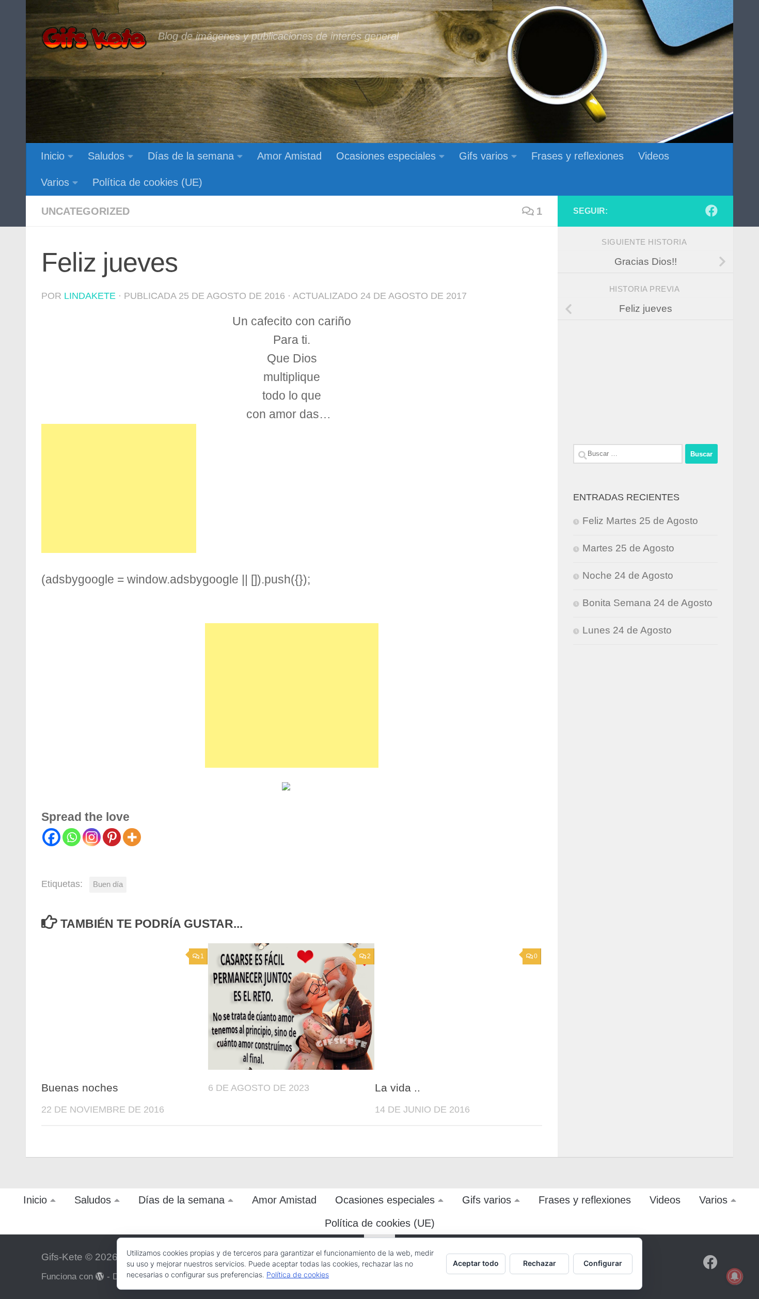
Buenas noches (79, 1088)
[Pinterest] (112, 837)
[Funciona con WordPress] (100, 1276)
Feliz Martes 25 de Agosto (640, 520)
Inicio (53, 156)
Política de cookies (297, 1274)
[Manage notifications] (734, 1276)
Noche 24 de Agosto (627, 575)
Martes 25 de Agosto (628, 548)
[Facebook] (51, 837)
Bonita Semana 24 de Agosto (647, 602)
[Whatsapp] (71, 837)
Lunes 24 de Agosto (627, 630)
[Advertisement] (118, 488)
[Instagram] (92, 837)
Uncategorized (85, 211)
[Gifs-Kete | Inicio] (94, 39)
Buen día (108, 884)
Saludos (106, 156)
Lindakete (90, 296)
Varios (55, 182)
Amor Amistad (289, 156)
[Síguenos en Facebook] (711, 210)
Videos (653, 156)
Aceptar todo (476, 1263)
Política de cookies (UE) (147, 182)
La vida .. (397, 1088)
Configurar (602, 1263)
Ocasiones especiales (386, 156)
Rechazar (539, 1263)
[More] (132, 837)
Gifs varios (483, 156)
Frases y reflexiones (577, 156)
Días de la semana (191, 156)
